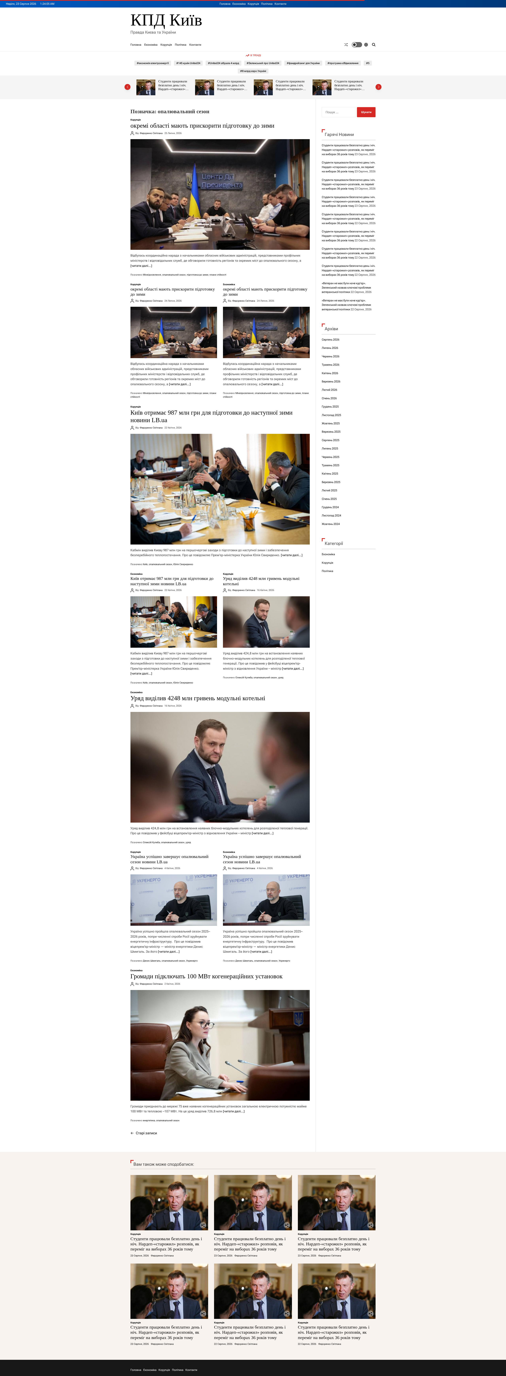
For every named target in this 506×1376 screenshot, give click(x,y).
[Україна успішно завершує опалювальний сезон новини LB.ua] (173, 900)
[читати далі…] (141, 266)
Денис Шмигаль (151, 960)
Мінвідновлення (152, 274)
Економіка (239, 3)
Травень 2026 (330, 364)
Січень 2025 (329, 498)
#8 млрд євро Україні (253, 71)
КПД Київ (166, 19)
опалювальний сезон (174, 274)
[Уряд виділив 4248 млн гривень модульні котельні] (266, 622)
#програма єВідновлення (343, 63)
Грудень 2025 (330, 406)
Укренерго (192, 960)
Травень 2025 (330, 465)
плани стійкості (218, 274)
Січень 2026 (329, 398)
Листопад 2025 (331, 415)
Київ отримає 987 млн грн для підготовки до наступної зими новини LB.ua (171, 581)
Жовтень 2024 (331, 524)
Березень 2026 (331, 381)
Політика (267, 3)
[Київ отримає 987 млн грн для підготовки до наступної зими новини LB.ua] (220, 489)
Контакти (280, 3)
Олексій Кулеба (243, 677)
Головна (225, 3)
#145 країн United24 (188, 63)
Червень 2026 (330, 356)
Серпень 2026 (330, 339)
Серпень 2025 (330, 440)
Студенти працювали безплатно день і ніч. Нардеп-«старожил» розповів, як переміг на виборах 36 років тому (174, 89)
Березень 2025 (331, 482)
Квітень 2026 (330, 373)
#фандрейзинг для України (303, 63)
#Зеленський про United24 (263, 63)
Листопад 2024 (331, 515)
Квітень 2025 (330, 473)
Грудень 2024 (330, 507)
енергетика (149, 1120)
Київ (145, 564)
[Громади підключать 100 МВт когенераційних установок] (220, 1045)
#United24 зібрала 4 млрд (223, 63)
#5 (367, 63)
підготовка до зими (197, 274)
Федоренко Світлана (151, 133)
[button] (127, 87)
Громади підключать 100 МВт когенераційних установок (206, 976)
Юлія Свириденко (183, 564)
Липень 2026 (330, 347)
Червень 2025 (330, 457)
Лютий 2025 (329, 490)
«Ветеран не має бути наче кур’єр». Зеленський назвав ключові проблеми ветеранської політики (346, 288)
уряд (280, 677)
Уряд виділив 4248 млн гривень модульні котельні (197, 698)
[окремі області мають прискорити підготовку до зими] (220, 194)
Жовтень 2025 (331, 423)
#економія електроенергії (153, 63)
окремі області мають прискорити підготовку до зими (202, 125)
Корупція (253, 3)
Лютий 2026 (329, 389)
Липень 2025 (330, 448)
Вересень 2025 (331, 431)
